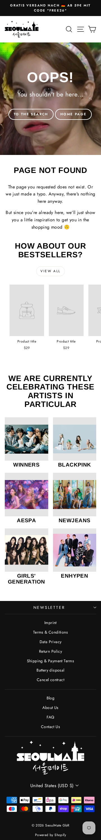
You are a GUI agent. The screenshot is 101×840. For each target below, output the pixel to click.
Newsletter (49, 607)
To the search (31, 114)
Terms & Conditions (50, 632)
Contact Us (50, 726)
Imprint (50, 622)
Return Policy (50, 651)
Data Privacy (51, 642)
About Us (50, 707)
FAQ (50, 717)
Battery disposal (50, 670)
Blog (51, 698)
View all (50, 271)
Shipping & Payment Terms (50, 661)
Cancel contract (50, 680)
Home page (73, 114)
